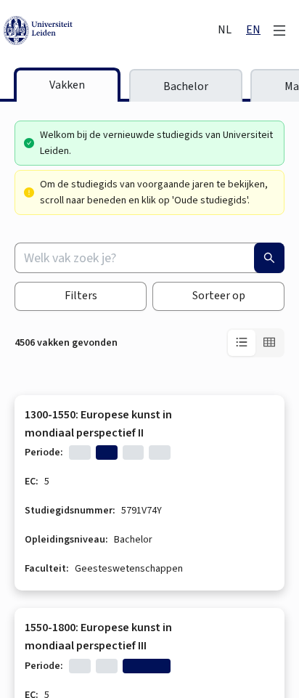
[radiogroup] (255, 342)
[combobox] (149, 258)
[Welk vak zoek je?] (269, 258)
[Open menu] (279, 30)
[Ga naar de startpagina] (109, 30)
